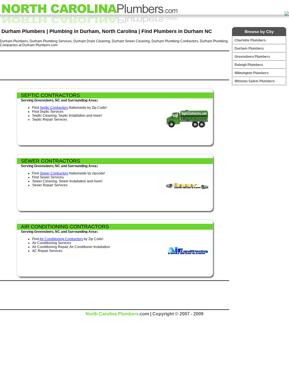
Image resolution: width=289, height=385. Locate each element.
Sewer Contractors (54, 173)
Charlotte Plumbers (250, 40)
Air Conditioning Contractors (61, 239)
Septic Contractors (54, 108)
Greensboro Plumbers (252, 57)
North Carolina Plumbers (112, 313)
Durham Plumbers (249, 48)
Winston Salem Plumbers (255, 81)
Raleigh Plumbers (249, 65)
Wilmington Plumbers (252, 73)
